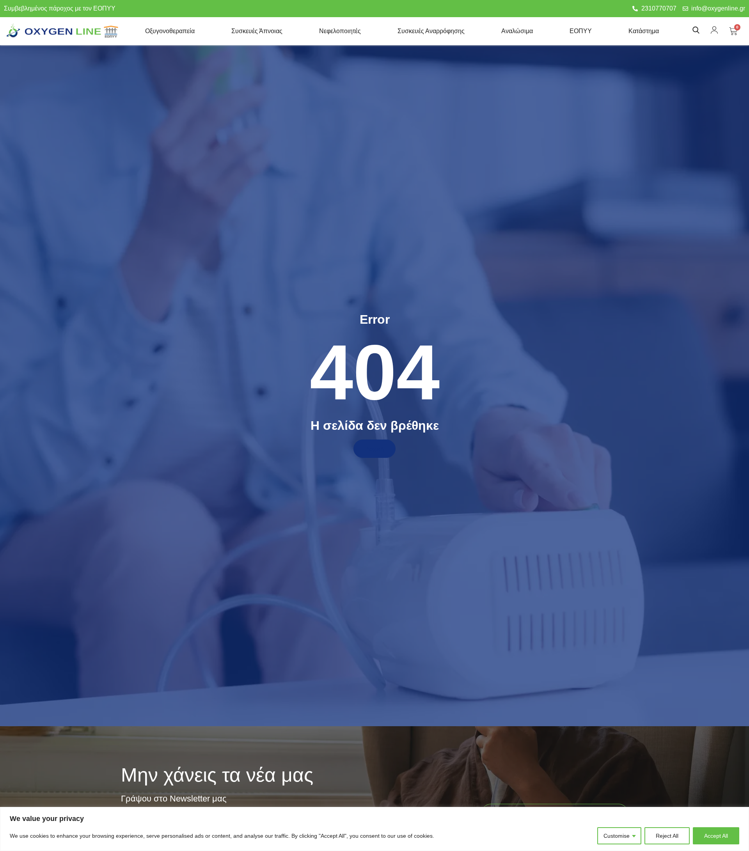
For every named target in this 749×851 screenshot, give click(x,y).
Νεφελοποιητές (340, 31)
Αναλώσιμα (517, 31)
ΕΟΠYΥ (581, 31)
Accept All (716, 836)
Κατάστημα (643, 31)
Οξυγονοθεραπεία (170, 31)
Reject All (667, 836)
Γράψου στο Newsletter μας (174, 798)
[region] (374, 829)
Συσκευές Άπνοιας (256, 31)
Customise (616, 836)
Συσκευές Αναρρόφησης (431, 31)
